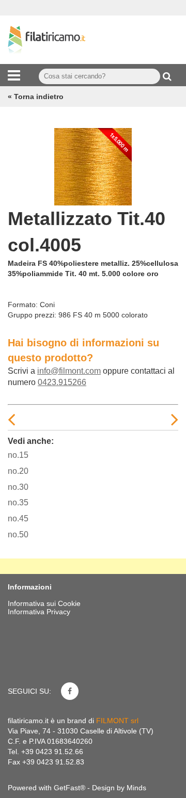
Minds (136, 788)
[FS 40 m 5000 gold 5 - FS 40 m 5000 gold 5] (93, 164)
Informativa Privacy (39, 612)
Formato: (23, 304)
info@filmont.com (69, 370)
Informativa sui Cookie (44, 603)
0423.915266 (62, 382)
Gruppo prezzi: (32, 315)
